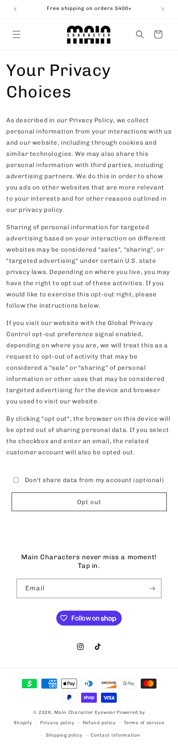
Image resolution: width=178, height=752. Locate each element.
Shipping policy (64, 735)
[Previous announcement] (15, 9)
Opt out (89, 502)
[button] (16, 34)
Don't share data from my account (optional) (94, 480)
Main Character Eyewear (84, 712)
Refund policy (99, 722)
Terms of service (144, 722)
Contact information (115, 735)
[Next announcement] (163, 9)
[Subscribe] (152, 588)
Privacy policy (57, 722)
